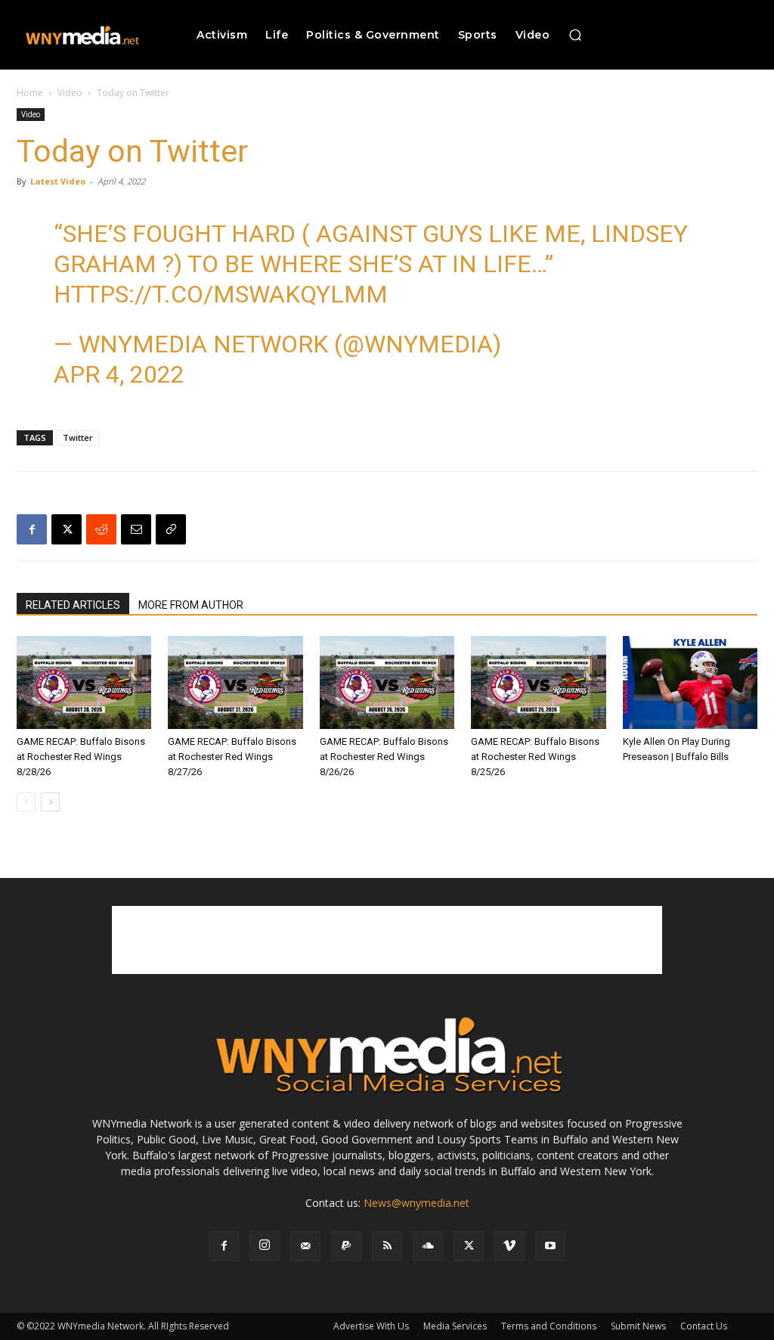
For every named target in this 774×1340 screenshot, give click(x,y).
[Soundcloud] (428, 1246)
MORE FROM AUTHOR (190, 605)
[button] (575, 34)
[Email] (136, 529)
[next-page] (50, 802)
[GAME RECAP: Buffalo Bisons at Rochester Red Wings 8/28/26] (84, 682)
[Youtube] (550, 1246)
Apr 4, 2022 (119, 374)
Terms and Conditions (548, 1326)
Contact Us (703, 1326)
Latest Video (57, 181)
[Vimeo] (509, 1246)
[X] (66, 529)
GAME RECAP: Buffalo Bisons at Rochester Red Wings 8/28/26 (81, 756)
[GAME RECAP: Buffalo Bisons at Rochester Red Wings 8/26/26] (387, 682)
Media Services (455, 1326)
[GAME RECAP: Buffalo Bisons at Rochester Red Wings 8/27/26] (235, 682)
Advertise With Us (371, 1326)
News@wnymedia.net (416, 1203)
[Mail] (305, 1246)
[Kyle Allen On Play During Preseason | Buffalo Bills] (690, 682)
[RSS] (387, 1246)
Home (30, 92)
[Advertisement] (387, 940)
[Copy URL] (171, 529)
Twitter (78, 437)
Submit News (638, 1326)
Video (69, 92)
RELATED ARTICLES (73, 605)
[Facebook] (32, 529)
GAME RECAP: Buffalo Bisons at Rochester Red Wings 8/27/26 (232, 756)
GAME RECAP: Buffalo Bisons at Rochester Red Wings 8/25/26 (535, 756)
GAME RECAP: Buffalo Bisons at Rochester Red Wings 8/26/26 (384, 756)
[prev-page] (26, 802)
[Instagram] (264, 1245)
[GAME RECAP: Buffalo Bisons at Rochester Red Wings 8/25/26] (538, 682)
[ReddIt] (101, 529)
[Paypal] (346, 1246)
